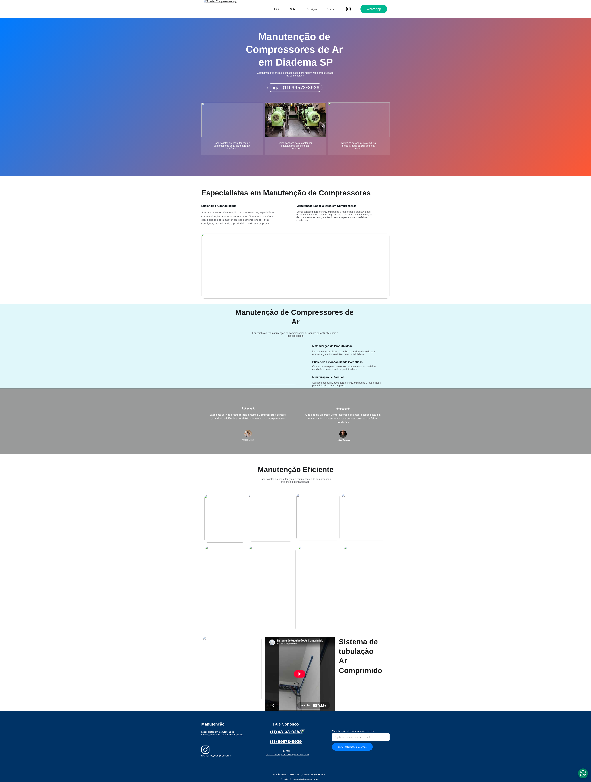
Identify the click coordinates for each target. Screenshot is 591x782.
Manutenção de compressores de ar (353, 731)
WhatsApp (374, 9)
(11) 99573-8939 (286, 741)
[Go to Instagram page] (348, 9)
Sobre (293, 9)
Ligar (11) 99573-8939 (295, 87)
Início (277, 9)
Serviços (312, 9)
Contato (331, 9)
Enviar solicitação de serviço (352, 747)
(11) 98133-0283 (286, 732)
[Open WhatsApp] (583, 773)
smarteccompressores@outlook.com (287, 754)
